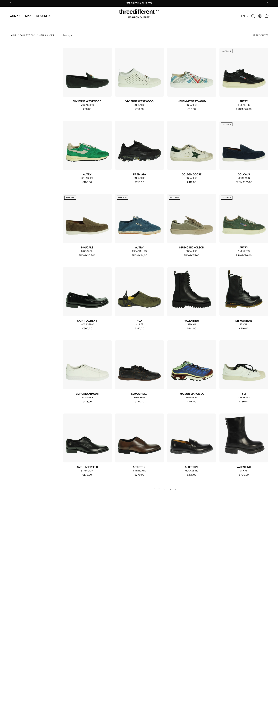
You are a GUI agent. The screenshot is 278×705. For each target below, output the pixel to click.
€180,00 (244, 401)
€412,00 (191, 182)
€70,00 (87, 109)
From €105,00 (244, 182)
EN (243, 16)
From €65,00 (191, 255)
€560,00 (87, 328)
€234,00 (139, 401)
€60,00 (139, 109)
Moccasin (244, 178)
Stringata (87, 470)
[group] (139, 3)
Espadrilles (139, 251)
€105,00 (87, 182)
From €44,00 (139, 255)
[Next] (267, 3)
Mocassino (87, 105)
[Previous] (10, 3)
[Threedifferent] (139, 16)
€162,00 (139, 328)
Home (13, 35)
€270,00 (139, 475)
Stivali (191, 324)
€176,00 (87, 475)
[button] (253, 16)
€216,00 (191, 401)
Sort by (66, 35)
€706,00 (244, 475)
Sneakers (139, 105)
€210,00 (139, 182)
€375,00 (191, 475)
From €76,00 (244, 109)
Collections (28, 35)
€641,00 (191, 328)
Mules (139, 324)
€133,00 (87, 401)
